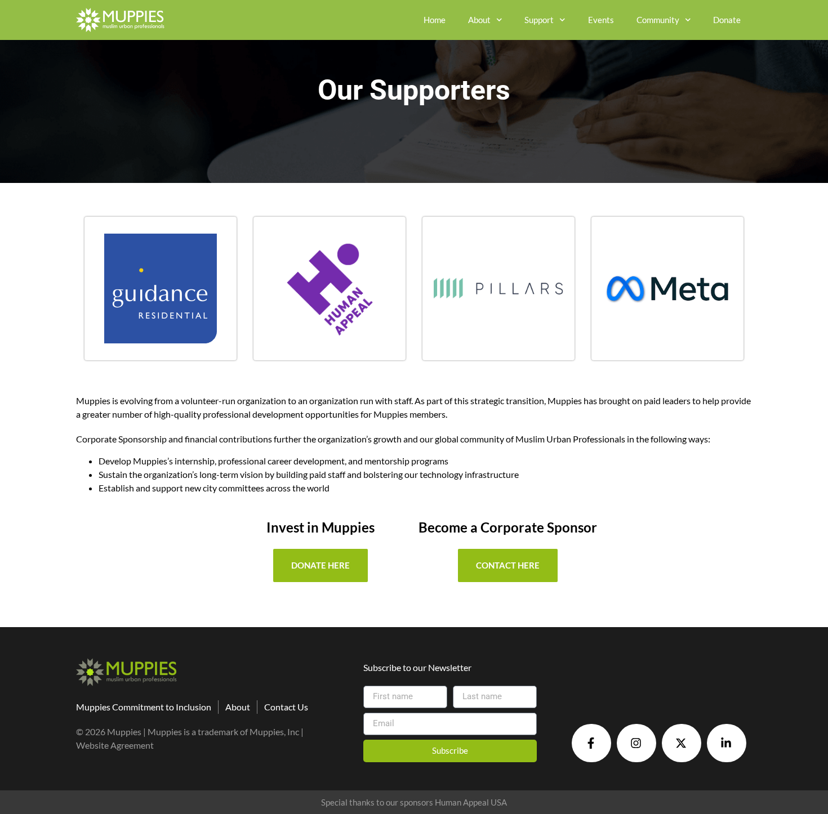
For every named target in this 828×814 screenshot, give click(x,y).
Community (657, 20)
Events (601, 20)
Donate (727, 20)
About (479, 20)
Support (539, 20)
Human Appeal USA (471, 802)
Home (435, 20)
